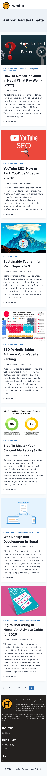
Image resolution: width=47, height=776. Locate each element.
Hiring (4, 749)
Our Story (5, 733)
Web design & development (29, 532)
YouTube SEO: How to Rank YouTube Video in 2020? (21, 173)
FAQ (3, 760)
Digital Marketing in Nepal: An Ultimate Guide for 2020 (23, 629)
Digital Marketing (10, 69)
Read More (9, 121)
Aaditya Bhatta (11, 90)
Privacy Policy (7, 745)
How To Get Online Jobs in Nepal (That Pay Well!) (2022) (22, 80)
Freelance (24, 69)
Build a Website (9, 532)
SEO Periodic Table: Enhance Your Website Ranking (20, 354)
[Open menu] (42, 5)
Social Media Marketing (30, 620)
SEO (31, 69)
